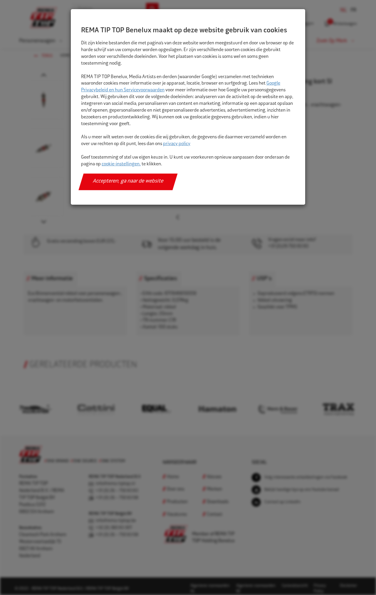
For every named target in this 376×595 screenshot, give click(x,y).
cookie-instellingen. (121, 164)
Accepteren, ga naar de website (128, 181)
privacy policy (176, 144)
